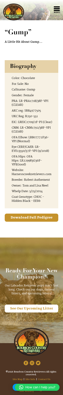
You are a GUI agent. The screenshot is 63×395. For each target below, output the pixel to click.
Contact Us (44, 379)
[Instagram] (32, 363)
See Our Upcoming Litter (31, 308)
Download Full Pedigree (31, 217)
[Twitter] (38, 363)
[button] (37, 387)
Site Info (30, 379)
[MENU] (57, 8)
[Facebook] (26, 363)
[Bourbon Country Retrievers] (13, 12)
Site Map (18, 379)
